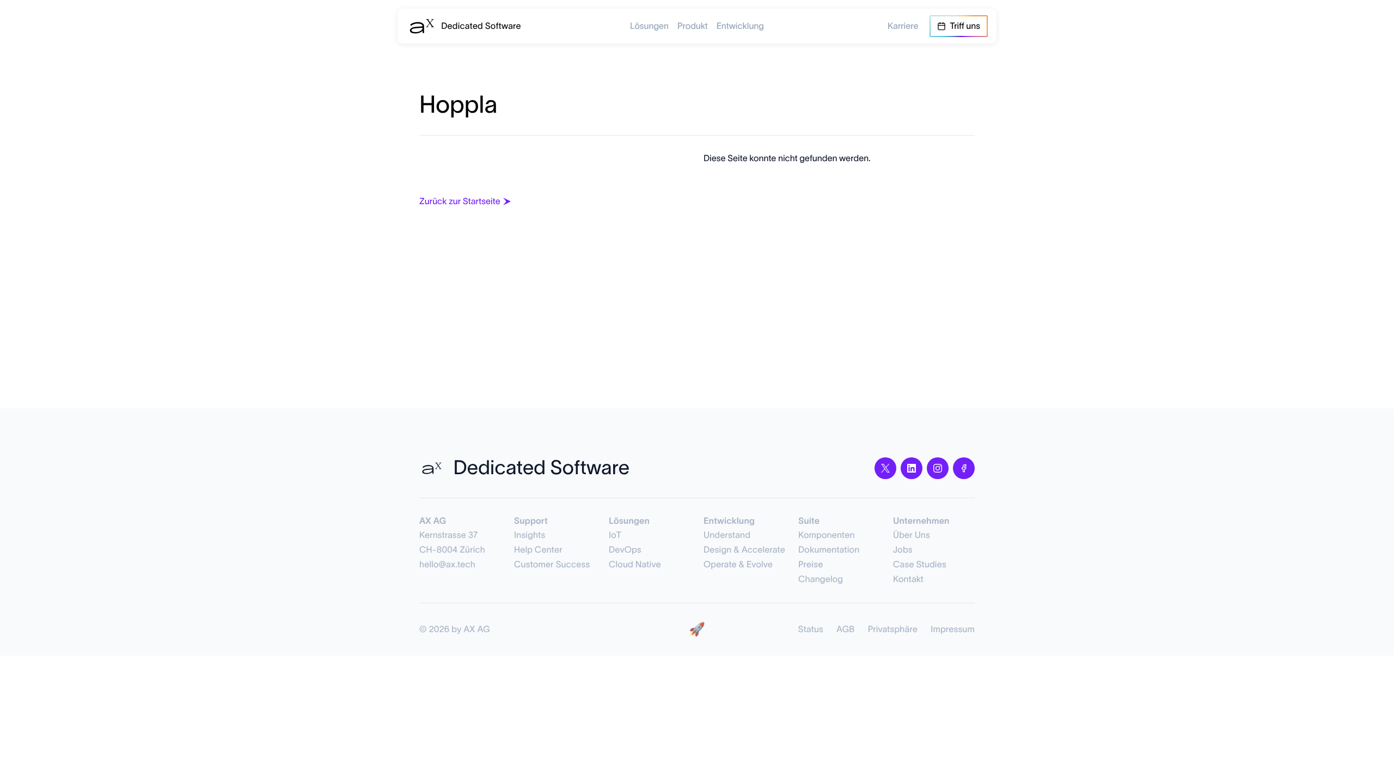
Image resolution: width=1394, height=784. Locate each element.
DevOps (625, 550)
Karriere (903, 26)
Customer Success (552, 564)
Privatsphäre (893, 629)
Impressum (953, 629)
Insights (529, 535)
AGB (845, 629)
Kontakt (908, 579)
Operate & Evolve (738, 564)
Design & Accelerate (744, 550)
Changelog (820, 579)
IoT (615, 535)
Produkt (692, 26)
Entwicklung (740, 26)
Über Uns (911, 535)
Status (810, 629)
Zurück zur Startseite (459, 201)
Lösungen (649, 26)
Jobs (903, 550)
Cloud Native (635, 564)
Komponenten (826, 535)
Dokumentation (828, 550)
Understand (727, 535)
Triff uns (965, 26)
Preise (810, 564)
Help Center (538, 550)
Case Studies (919, 564)
